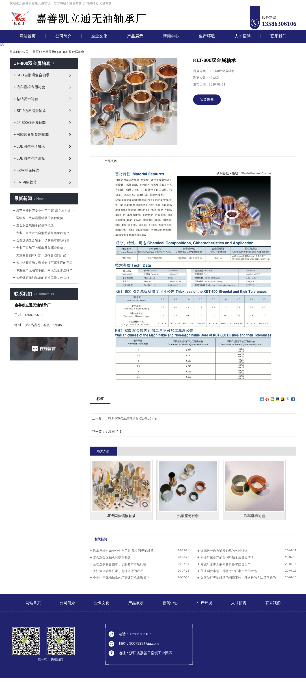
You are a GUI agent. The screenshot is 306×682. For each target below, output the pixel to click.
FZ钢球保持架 (134, 130)
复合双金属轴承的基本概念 (35, 225)
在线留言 (277, 47)
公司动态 (170, 47)
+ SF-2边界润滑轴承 (30, 111)
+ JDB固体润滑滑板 (29, 158)
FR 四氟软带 (134, 140)
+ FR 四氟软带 (25, 182)
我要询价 (207, 99)
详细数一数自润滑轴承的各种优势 (39, 218)
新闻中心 (171, 36)
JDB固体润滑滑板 (134, 120)
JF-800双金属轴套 (134, 89)
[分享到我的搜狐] (283, 399)
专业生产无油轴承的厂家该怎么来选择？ (44, 270)
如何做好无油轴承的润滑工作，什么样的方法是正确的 (238, 577)
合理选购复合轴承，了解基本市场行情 (42, 240)
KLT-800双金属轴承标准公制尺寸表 (132, 418)
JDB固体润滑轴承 (134, 109)
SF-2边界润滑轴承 (134, 78)
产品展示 (135, 36)
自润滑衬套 (90, 3)
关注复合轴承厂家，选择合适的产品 (41, 255)
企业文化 (99, 36)
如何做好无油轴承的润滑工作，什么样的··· (45, 277)
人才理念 (241, 47)
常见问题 (170, 68)
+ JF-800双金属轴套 (30, 123)
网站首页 (27, 36)
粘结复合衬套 (134, 68)
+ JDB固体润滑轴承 (29, 146)
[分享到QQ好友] (278, 399)
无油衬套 (105, 3)
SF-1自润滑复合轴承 (134, 47)
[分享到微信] (272, 399)
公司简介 (63, 36)
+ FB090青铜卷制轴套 (31, 134)
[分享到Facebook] (293, 399)
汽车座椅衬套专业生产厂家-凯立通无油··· (45, 210)
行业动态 (170, 58)
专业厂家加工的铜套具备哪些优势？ (41, 248)
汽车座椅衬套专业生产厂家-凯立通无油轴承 (123, 551)
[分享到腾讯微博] (288, 399)
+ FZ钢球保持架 (26, 170)
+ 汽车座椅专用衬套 (29, 87)
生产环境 (207, 36)
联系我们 (278, 36)
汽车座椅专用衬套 (134, 58)
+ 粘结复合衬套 (26, 99)
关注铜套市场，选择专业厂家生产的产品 (44, 262)
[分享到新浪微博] (267, 399)
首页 (35, 52)
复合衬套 (75, 3)
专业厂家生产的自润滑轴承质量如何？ (42, 233)
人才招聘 (243, 36)
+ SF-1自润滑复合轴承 (32, 75)
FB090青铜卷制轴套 (134, 99)
